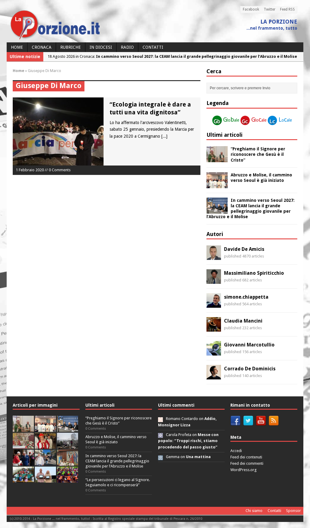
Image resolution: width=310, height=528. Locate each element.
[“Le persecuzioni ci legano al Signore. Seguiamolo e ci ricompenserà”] (23, 445)
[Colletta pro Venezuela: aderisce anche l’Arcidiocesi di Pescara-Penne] (67, 445)
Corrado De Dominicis (249, 369)
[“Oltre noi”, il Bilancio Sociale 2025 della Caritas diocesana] (67, 479)
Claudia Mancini (243, 321)
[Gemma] (160, 456)
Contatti (153, 47)
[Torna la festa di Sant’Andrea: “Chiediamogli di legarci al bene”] (67, 462)
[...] (164, 136)
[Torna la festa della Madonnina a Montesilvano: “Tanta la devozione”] (45, 462)
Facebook (251, 9)
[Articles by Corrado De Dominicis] (213, 376)
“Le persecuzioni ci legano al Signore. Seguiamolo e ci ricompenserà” (117, 482)
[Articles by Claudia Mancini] (213, 328)
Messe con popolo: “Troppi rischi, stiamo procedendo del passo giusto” (188, 441)
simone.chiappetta (246, 297)
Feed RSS (287, 9)
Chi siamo (254, 510)
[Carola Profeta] (160, 434)
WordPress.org (243, 469)
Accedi (236, 450)
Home (17, 47)
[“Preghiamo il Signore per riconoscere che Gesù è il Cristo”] (217, 158)
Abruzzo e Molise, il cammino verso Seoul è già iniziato (116, 439)
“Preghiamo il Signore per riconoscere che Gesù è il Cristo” (258, 154)
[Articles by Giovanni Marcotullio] (213, 352)
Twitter (269, 9)
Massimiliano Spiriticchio (254, 273)
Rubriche (70, 47)
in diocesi (101, 47)
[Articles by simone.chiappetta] (213, 304)
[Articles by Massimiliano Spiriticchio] (213, 280)
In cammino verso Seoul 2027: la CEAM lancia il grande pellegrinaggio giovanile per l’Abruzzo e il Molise (117, 461)
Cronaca (41, 47)
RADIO (127, 47)
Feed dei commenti (246, 463)
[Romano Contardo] (160, 418)
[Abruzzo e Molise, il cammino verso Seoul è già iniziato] (217, 184)
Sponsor (293, 510)
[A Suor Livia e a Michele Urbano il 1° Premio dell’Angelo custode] (45, 479)
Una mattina (198, 456)
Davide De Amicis (244, 249)
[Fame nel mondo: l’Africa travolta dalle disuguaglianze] (23, 479)
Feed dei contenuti (246, 457)
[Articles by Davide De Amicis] (213, 256)
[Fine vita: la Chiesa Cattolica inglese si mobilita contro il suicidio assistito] (23, 462)
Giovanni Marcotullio (249, 345)
